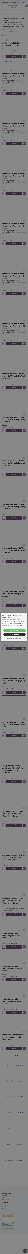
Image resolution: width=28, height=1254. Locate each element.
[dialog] (14, 627)
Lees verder (13, 627)
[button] (14, 638)
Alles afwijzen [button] (14, 634)
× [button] (24, 614)
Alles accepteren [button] (15, 630)
